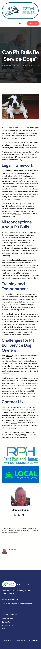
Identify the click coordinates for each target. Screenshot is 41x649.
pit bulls (9, 356)
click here (5, 437)
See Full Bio (19, 515)
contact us (33, 23)
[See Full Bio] (26, 515)
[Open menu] (19, 23)
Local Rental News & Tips (31, 65)
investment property (8, 528)
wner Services (10, 614)
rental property (13, 533)
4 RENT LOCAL (23, 584)
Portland (18, 214)
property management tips (23, 530)
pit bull (18, 528)
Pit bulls (4, 294)
